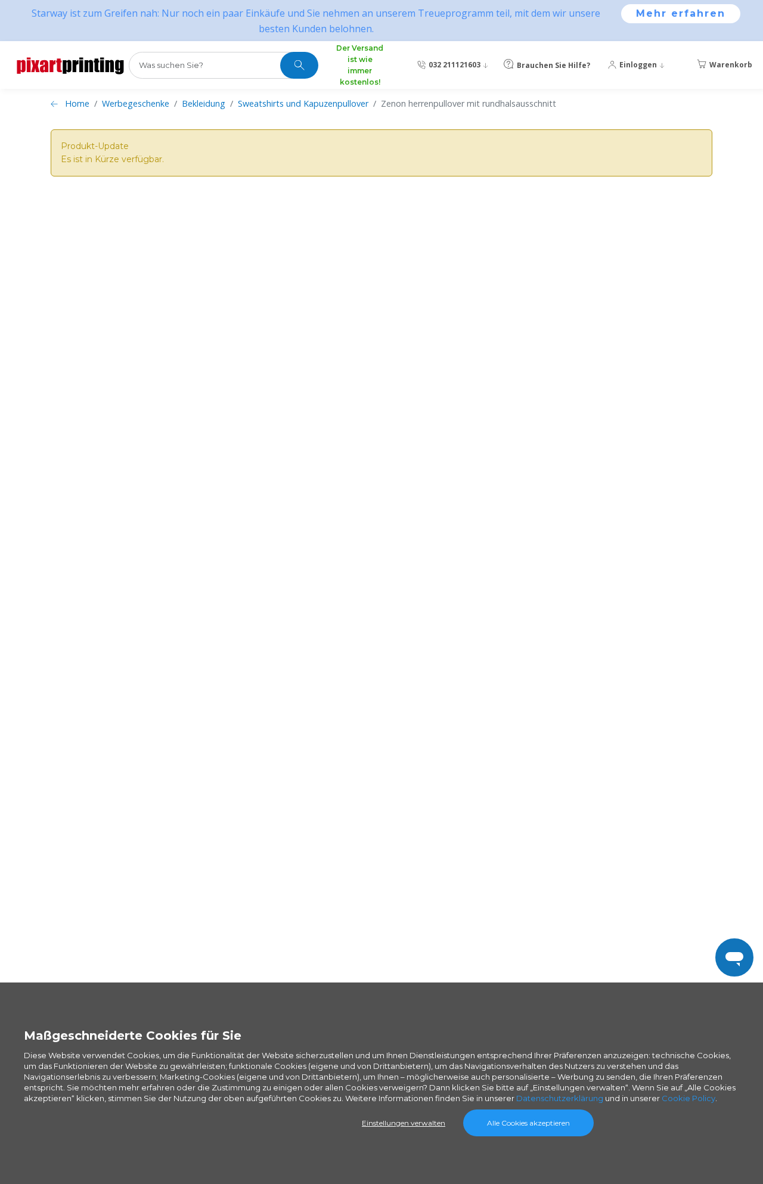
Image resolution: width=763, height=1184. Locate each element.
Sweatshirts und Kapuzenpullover (303, 103)
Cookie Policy (688, 1098)
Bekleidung (203, 103)
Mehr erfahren (680, 13)
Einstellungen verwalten (403, 1122)
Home (77, 103)
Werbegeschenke (135, 103)
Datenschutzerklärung (559, 1098)
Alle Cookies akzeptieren (528, 1122)
